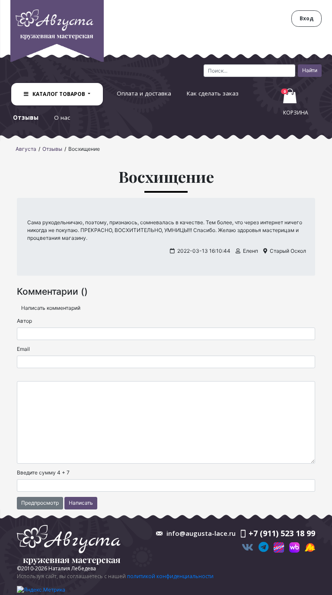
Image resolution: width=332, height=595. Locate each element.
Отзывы (25, 117)
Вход (306, 18)
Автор (24, 321)
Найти (309, 70)
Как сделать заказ (213, 93)
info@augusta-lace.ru (201, 533)
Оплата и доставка (144, 93)
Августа (26, 149)
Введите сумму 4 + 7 (43, 472)
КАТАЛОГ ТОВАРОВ (58, 94)
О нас (62, 117)
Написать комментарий (50, 308)
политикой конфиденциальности (170, 576)
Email (23, 349)
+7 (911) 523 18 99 (282, 533)
